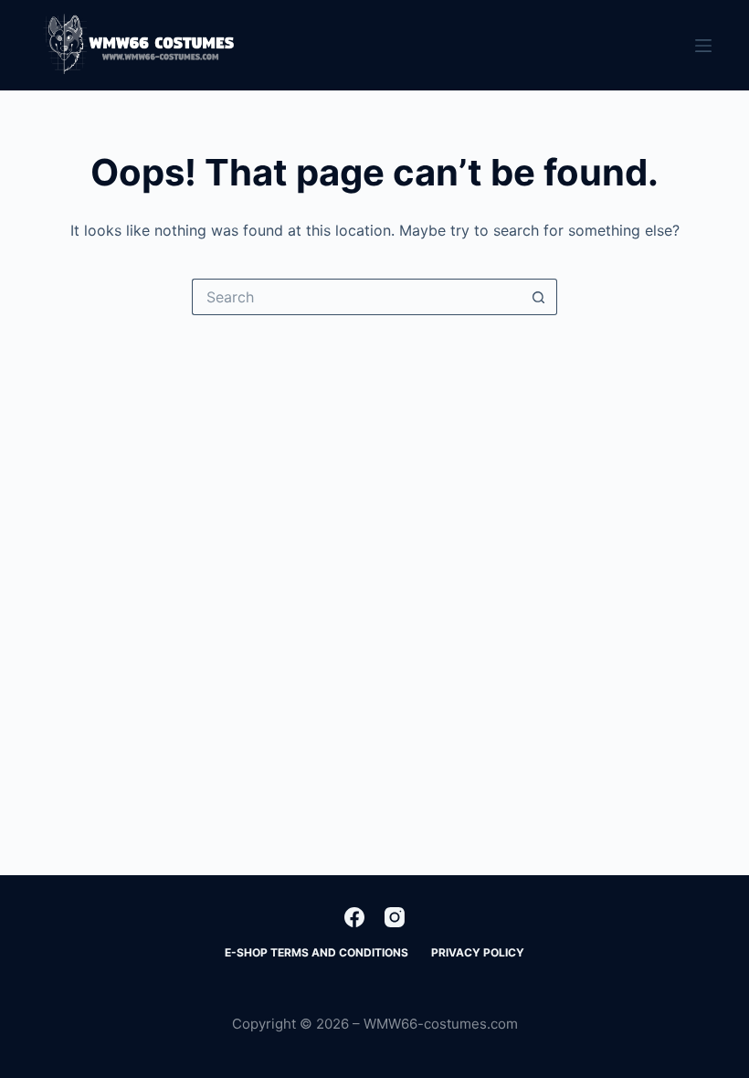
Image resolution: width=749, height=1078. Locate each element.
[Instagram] (395, 917)
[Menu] (703, 45)
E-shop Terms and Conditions (316, 952)
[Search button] (539, 297)
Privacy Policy (477, 952)
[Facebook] (354, 917)
